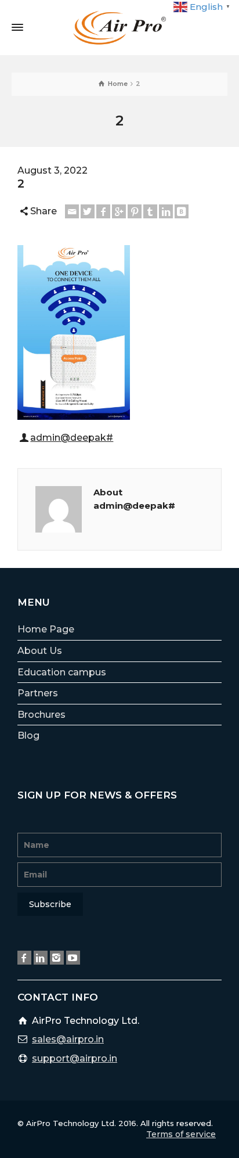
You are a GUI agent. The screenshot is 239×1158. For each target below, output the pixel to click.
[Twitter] (88, 211)
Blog (28, 735)
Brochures (41, 714)
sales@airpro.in (68, 1039)
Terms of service (181, 1134)
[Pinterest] (135, 211)
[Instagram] (57, 958)
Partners (37, 693)
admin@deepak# (71, 437)
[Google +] (119, 211)
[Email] (72, 211)
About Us (39, 650)
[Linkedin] (166, 211)
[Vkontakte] (182, 211)
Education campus (61, 672)
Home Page (45, 629)
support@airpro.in (74, 1058)
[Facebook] (103, 211)
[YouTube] (73, 958)
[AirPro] (119, 27)
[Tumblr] (150, 211)
